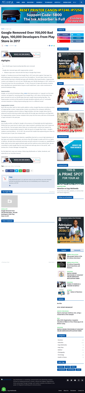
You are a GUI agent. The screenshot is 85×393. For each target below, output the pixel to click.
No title (59, 303)
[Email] (28, 170)
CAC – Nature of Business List (74, 292)
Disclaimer (73, 390)
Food (67, 367)
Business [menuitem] (39, 2)
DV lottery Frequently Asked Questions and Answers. (73, 265)
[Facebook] (49, 45)
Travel (78, 369)
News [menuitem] (23, 2)
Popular (63, 250)
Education (71, 342)
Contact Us (81, 390)
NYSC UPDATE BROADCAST (65, 307)
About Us (66, 390)
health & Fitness (71, 357)
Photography (71, 352)
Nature (73, 367)
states (25, 93)
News (12, 166)
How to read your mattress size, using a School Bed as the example (69, 313)
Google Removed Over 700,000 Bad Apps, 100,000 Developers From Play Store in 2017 (9, 213)
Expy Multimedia (71, 345)
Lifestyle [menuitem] (57, 2)
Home (2, 29)
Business (71, 340)
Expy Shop (71, 347)
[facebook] (9, 185)
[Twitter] (52, 45)
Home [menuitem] (18, 2)
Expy (10, 177)
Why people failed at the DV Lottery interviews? (74, 257)
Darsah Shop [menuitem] (67, 2)
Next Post (51, 262)
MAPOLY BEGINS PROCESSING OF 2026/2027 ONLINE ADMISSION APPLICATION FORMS (75, 275)
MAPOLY (71, 350)
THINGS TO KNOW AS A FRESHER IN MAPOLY (74, 285)
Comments (77, 250)
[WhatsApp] (54, 45)
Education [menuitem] (30, 2)
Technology (17, 166)
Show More (52, 191)
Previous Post (5, 262)
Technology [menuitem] (48, 2)
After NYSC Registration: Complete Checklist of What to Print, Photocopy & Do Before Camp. (70, 321)
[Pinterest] (24, 170)
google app (8, 29)
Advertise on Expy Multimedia (67, 189)
